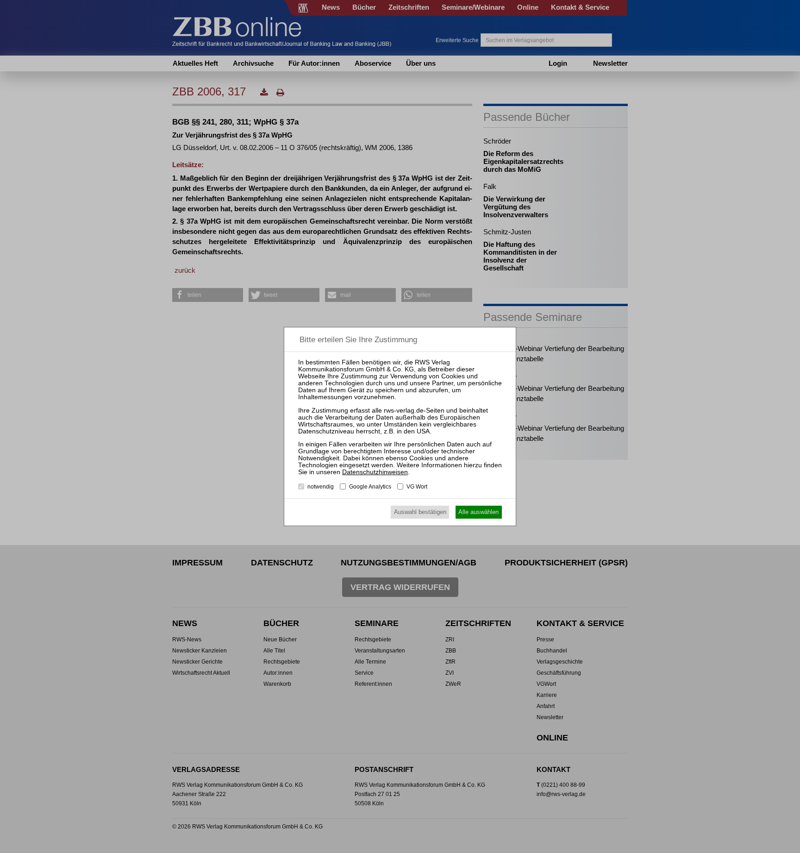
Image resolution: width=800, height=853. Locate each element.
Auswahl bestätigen (420, 511)
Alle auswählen (478, 511)
